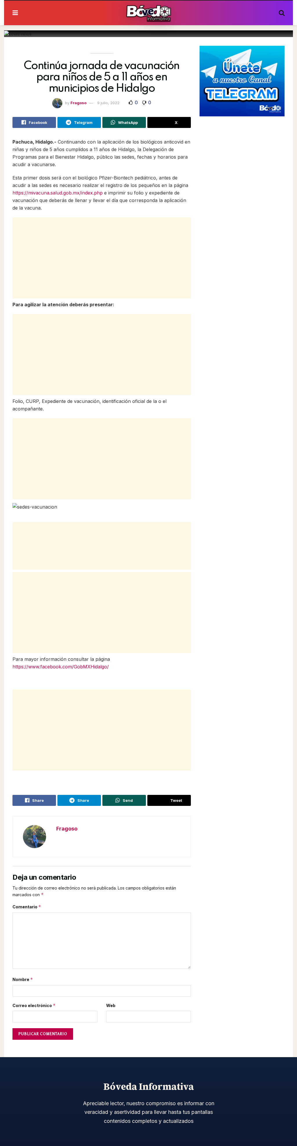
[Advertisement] (101, 257)
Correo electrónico (34, 1005)
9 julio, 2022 (108, 102)
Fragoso (78, 102)
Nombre (22, 979)
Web (110, 1005)
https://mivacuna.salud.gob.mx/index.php (57, 193)
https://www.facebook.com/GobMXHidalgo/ (60, 667)
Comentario (26, 907)
